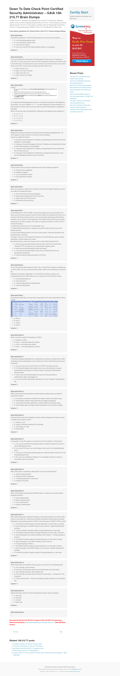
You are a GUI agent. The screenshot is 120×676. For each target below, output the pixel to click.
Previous (15, 632)
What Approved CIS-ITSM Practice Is (80, 87)
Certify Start (79, 12)
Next (61, 632)
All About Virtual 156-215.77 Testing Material (25, 650)
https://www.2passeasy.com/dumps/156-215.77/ (40, 622)
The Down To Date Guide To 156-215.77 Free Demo (28, 646)
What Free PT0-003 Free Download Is (80, 85)
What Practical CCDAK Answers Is (80, 94)
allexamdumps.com (75, 671)
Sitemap (74, 669)
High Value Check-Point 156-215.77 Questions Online (28, 648)
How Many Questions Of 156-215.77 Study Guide (27, 644)
